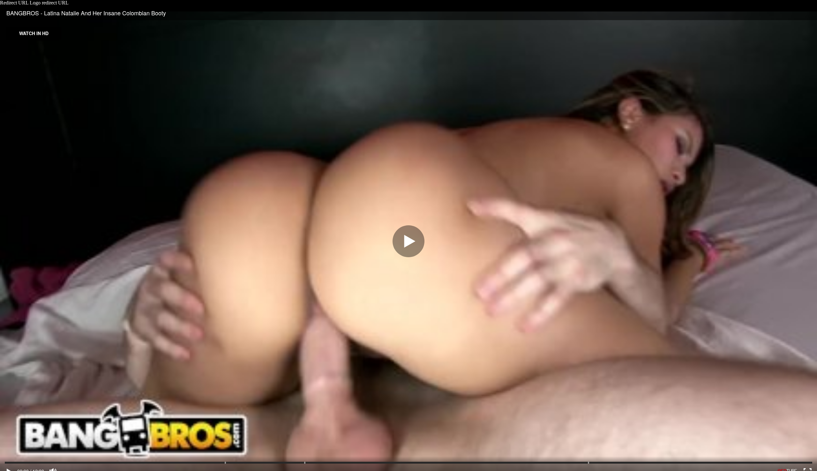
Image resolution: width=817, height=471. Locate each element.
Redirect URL (14, 2)
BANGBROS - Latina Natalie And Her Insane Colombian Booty (86, 13)
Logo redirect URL (49, 2)
